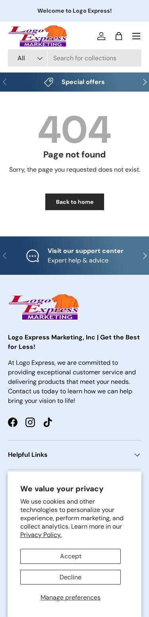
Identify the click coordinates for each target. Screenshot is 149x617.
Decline (70, 577)
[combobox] (74, 58)
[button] (119, 36)
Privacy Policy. (41, 535)
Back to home (74, 201)
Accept (70, 556)
